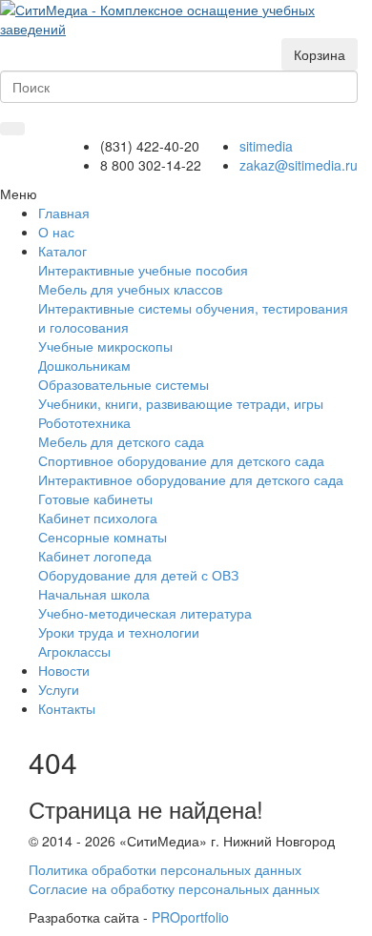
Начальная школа (94, 593)
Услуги (58, 689)
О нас (56, 231)
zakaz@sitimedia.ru (298, 164)
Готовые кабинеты (95, 498)
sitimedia (266, 145)
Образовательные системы (123, 384)
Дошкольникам (84, 365)
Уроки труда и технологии (118, 631)
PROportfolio (190, 916)
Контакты (66, 708)
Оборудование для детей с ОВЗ (138, 574)
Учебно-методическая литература (145, 612)
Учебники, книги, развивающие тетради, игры (180, 403)
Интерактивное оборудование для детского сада (190, 479)
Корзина (319, 54)
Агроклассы (74, 651)
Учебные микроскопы (105, 346)
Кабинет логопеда (95, 555)
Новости (64, 670)
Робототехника (84, 422)
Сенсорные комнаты (102, 536)
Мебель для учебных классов (130, 288)
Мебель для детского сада (121, 441)
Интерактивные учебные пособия (143, 269)
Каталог (62, 250)
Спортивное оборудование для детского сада (181, 460)
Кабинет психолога (97, 517)
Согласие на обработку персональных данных (174, 888)
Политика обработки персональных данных (165, 869)
